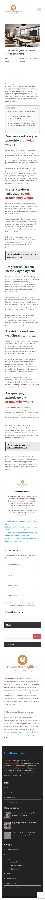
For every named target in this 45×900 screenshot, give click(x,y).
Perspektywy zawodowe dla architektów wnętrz (22, 127)
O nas (8, 788)
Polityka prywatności (14, 802)
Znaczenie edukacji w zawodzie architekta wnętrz (23, 113)
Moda (8, 874)
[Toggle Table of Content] (34, 108)
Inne (12, 61)
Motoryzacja (11, 878)
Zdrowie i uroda (12, 888)
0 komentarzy (21, 61)
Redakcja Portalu (26, 58)
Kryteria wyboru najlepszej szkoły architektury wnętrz (20, 117)
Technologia (11, 883)
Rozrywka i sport (17, 865)
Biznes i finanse (12, 849)
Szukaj (36, 637)
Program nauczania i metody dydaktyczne (23, 121)
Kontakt (9, 792)
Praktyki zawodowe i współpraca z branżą (23, 123)
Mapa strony (11, 797)
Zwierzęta (15, 869)
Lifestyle (14, 862)
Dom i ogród (11, 854)
